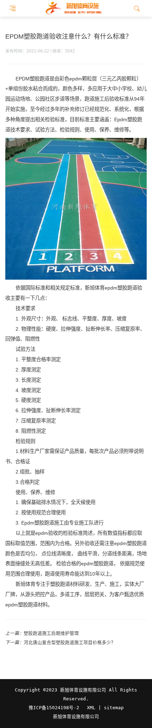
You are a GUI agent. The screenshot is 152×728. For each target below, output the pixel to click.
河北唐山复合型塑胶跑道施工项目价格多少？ (70, 642)
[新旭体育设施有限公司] (73, 8)
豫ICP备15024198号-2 (54, 707)
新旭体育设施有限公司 (76, 716)
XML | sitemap (105, 707)
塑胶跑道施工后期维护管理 (51, 633)
